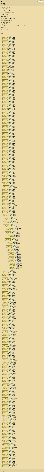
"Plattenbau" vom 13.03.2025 (5, 427)
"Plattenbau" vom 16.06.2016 (5, 157)
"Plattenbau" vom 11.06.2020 (10, 244)
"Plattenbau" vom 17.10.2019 (5, 292)
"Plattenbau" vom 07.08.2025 (5, 437)
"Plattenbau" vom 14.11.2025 (5, 444)
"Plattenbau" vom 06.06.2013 (5, 65)
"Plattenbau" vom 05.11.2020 (9, 247)
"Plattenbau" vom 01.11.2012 (5, 47)
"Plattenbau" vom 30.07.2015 (5, 130)
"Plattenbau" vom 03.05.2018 (5, 269)
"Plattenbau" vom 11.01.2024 (5, 390)
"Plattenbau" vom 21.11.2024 (6, 389)
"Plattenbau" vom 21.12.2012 (5, 51)
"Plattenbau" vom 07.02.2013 (5, 55)
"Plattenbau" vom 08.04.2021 (12, 253)
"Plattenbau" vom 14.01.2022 (6, 334)
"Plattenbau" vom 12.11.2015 (5, 139)
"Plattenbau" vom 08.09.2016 (5, 164)
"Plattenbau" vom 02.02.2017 (5, 177)
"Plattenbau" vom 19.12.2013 (5, 81)
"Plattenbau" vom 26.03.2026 (6, 455)
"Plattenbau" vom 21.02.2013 (5, 56)
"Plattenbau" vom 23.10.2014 (5, 107)
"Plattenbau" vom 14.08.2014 (5, 101)
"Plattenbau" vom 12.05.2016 (5, 154)
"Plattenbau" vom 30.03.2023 (5, 369)
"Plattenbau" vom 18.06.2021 (5, 323)
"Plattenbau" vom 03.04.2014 (5, 90)
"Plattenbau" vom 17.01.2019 (5, 282)
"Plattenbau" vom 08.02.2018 (6, 186)
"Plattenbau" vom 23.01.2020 (5, 298)
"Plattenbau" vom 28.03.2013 (5, 59)
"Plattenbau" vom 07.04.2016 (5, 151)
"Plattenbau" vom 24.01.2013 (5, 54)
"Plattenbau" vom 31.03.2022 (5, 337)
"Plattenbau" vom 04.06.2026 (5, 461)
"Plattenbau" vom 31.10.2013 (5, 77)
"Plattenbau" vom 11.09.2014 (5, 103)
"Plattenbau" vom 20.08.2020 (5, 309)
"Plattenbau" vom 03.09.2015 (5, 133)
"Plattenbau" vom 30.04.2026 (5, 458)
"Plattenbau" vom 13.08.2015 (5, 131)
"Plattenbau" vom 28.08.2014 (5, 102)
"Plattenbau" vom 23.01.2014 (5, 84)
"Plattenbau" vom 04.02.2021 (10, 251)
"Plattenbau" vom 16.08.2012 (5, 39)
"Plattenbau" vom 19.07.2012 (5, 37)
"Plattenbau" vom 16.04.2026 (5, 457)
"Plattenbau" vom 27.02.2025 (5, 426)
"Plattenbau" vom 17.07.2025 (5, 435)
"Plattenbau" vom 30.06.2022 (5, 343)
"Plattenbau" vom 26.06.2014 (5, 97)
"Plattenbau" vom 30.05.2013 (5, 64)
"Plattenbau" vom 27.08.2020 (9, 246)
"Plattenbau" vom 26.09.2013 (5, 74)
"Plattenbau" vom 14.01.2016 (5, 144)
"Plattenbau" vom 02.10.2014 (5, 105)
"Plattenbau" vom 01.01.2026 (5, 448)
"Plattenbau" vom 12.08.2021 (11, 257)
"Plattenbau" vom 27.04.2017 (5, 189)
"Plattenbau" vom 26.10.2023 (6, 383)
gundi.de (4, 2)
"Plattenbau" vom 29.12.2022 (12, 268)
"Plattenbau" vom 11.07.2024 (5, 404)
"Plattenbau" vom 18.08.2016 (5, 162)
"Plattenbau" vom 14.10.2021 (5, 329)
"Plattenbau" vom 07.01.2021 (9, 250)
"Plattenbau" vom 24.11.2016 (5, 170)
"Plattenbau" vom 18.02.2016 (5, 147)
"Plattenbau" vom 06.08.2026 (5, 466)
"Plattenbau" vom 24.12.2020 (10, 249)
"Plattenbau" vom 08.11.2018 (7, 278)
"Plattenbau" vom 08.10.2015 (5, 136)
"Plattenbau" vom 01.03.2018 (5, 211)
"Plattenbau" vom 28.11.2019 (5, 295)
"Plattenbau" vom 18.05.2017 (5, 190)
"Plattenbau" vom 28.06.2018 (6, 272)
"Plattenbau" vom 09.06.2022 (5, 342)
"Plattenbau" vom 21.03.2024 (5, 395)
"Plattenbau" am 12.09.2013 (5, 73)
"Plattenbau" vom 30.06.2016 (5, 158)
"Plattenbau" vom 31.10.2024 (5, 413)
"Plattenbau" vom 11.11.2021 (11, 261)
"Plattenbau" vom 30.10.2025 (6, 443)
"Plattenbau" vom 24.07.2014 (5, 99)
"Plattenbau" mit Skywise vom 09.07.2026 (6, 464)
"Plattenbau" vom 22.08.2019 (10, 235)
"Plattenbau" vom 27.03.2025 (5, 428)
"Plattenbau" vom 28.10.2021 (11, 260)
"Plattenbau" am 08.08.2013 (5, 70)
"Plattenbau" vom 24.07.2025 (5, 436)
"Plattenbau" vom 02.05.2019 (8, 229)
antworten (2, 33)
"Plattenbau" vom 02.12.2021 (7, 331)
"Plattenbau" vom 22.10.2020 (5, 313)
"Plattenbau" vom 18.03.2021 (5, 320)
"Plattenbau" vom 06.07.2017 (5, 194)
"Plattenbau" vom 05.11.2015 (5, 138)
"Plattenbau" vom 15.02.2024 (6, 388)
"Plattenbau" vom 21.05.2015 (5, 124)
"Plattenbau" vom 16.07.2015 (5, 129)
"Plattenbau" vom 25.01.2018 (5, 209)
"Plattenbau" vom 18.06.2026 (5, 462)
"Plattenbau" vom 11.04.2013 (5, 60)
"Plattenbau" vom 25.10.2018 (5, 277)
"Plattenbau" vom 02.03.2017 (5, 179)
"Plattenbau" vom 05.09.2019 (12, 236)
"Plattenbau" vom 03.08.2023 (5, 377)
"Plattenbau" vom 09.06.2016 (5, 156)
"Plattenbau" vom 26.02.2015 (5, 117)
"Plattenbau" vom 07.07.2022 (5, 344)
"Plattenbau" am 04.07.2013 (5, 67)
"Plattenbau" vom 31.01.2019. (7, 283)
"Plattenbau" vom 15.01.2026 (5, 449)
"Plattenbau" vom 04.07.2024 (5, 403)
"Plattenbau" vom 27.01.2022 (12, 263)
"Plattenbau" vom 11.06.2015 (5, 126)
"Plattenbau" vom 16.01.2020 (7, 297)
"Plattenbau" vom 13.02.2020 (5, 299)
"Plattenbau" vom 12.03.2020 (9, 242)
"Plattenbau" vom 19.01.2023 (5, 364)
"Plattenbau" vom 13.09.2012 (5, 42)
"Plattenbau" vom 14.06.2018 (6, 217)
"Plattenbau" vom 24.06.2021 (11, 256)
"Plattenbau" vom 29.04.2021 (11, 254)
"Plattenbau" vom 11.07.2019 (5, 291)
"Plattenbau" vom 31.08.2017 (5, 199)
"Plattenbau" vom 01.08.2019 (10, 233)
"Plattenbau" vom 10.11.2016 (5, 169)
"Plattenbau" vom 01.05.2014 (5, 92)
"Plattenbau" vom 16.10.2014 (5, 106)
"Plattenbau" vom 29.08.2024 (5, 408)
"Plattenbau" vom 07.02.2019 (5, 284)
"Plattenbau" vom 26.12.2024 (6, 416)
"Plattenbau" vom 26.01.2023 (5, 365)
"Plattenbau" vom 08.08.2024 (5, 406)
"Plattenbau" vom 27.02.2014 (5, 87)
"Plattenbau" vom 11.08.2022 (5, 346)
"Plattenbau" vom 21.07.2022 (6, 345)
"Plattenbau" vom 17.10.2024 (5, 412)
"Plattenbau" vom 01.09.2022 (5, 348)
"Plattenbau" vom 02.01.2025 (5, 422)
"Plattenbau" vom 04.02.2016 (5, 146)
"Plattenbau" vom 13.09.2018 (6, 221)
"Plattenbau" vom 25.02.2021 (11, 252)
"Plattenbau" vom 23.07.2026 (5, 465)
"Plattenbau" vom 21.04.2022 (5, 338)
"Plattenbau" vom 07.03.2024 (5, 394)
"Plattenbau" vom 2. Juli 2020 (6, 306)
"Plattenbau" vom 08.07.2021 (5, 324)
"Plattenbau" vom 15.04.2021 (5, 321)
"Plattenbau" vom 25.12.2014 (5, 112)
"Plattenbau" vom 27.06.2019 (8, 231)
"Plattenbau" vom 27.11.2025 (6, 445)
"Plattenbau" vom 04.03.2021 (5, 319)
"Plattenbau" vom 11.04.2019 (6, 286)
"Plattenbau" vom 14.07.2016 (5, 159)
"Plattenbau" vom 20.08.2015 (5, 132)
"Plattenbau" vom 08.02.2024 (5, 392)
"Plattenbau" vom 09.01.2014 (5, 83)
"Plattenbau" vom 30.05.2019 (7, 289)
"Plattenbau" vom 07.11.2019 (5, 293)
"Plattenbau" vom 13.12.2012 (5, 50)
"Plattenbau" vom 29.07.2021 (5, 325)
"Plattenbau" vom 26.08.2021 (5, 327)
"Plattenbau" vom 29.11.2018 (5, 279)
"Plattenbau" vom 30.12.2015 (5, 143)
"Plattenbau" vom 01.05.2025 (6, 417)
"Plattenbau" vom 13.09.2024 (5, 409)
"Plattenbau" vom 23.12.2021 (5, 332)
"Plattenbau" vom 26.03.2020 (6, 300)
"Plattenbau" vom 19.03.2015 (5, 119)
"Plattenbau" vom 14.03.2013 (5, 58)
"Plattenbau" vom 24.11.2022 (5, 355)
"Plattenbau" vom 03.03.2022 (12, 264)
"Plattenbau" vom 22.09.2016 (5, 165)
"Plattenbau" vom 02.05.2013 (5, 62)
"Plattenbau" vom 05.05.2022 (5, 339)
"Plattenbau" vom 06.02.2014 (5, 85)
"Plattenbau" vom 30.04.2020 (10, 243)
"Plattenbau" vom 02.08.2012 (5, 38)
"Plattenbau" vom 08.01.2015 (5, 113)
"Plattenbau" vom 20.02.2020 (8, 240)
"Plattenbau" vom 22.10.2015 (5, 137)
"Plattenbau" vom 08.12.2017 (8, 206)
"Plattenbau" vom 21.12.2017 (5, 207)
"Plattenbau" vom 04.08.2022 (12, 267)
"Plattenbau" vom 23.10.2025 (5, 442)
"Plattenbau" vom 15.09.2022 (5, 349)
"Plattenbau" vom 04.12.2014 (5, 110)
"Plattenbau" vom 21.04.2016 (5, 152)
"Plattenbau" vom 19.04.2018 (6, 215)
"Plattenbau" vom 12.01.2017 (5, 175)
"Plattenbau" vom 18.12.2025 (7, 447)
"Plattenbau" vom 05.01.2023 (5, 358)
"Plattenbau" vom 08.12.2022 (5, 356)
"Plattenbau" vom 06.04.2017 (5, 182)
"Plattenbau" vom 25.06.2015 (5, 127)
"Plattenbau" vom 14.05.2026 (5, 459)
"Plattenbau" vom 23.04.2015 (5, 122)
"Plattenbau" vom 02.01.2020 (5, 296)
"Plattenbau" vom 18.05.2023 (6, 373)
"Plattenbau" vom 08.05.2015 (5, 123)
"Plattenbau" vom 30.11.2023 (6, 363)
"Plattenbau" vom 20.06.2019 (6, 290)
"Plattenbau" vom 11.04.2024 (5, 397)
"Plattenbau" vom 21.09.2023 (5, 380)
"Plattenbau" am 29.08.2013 (5, 72)
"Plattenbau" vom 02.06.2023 (5, 374)
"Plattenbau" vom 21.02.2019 (5, 285)
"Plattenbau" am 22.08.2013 (5, 71)
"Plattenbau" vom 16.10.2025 (6, 420)
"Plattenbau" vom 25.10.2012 (6, 46)
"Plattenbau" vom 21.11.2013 (5, 79)
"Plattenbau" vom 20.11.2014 (5, 109)
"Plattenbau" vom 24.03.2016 (5, 150)
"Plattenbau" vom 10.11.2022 (5, 353)
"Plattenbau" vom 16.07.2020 (6, 307)
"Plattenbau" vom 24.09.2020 (5, 311)
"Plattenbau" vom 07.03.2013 (5, 57)
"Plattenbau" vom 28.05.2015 (5, 125)
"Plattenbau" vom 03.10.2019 (8, 238)
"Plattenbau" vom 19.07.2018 (7, 218)
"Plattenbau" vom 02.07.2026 (5, 463)
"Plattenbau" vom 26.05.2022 (5, 341)
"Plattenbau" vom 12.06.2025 (5, 434)
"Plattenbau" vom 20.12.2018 (5, 281)
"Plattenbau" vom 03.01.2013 (5, 52)
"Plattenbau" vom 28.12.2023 (6, 387)
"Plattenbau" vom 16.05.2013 (5, 63)
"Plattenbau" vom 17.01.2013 (5, 53)
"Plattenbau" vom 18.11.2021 (5, 330)
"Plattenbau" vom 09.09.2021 (6, 328)
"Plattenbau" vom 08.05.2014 (5, 93)
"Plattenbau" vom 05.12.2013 (5, 80)
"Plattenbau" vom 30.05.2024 (5, 401)
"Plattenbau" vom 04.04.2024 (5, 396)
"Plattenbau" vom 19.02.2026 (5, 452)
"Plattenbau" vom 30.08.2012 (5, 41)
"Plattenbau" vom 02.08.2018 (9, 219)
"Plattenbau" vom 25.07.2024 (5, 405)
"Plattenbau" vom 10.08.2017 (5, 197)
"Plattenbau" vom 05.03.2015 (5, 118)
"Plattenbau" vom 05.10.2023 (5, 381)
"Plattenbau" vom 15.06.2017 (5, 192)
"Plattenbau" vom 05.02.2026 (5, 451)
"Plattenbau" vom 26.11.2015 (5, 140)
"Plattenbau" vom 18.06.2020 (5, 305)
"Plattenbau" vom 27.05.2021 (7, 187)
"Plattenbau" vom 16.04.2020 (6, 302)
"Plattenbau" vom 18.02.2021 (6, 318)
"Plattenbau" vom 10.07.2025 (6, 419)
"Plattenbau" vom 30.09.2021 (12, 259)
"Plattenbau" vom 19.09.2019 (14, 237)
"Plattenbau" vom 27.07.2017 (5, 196)
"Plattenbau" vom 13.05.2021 (5, 322)
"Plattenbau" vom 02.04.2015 (5, 120)
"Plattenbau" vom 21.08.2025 (6, 438)
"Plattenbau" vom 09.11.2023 (5, 384)
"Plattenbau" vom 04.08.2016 (5, 161)
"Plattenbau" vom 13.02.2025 (5, 425)
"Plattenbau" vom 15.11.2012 (5, 48)
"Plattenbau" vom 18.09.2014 (5, 104)
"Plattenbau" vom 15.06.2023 (5, 375)
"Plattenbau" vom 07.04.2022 (12, 266)
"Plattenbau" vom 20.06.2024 (5, 402)
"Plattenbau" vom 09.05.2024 (5, 399)
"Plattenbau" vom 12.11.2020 (5, 314)
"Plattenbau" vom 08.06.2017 (5, 191)
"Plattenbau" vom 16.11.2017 (5, 204)
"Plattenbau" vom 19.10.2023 (5, 382)
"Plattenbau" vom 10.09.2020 (5, 310)
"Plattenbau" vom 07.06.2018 (7, 216)
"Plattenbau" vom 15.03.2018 (5, 212)
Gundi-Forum (2, 471)
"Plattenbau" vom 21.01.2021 (5, 317)
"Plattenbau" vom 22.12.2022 (5, 357)
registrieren (42, 0)
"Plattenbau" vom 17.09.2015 (5, 134)
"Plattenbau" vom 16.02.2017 (5, 178)
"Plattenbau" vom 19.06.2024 (6, 418)
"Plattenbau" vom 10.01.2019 (6, 224)
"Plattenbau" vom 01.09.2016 (5, 163)
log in (40, 0)
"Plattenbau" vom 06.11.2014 (5, 108)
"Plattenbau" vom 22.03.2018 (5, 213)
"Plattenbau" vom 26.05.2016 (5, 155)
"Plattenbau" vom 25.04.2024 (7, 398)
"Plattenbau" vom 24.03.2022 (12, 265)
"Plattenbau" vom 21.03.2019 (9, 226)
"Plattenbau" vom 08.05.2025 (5, 431)
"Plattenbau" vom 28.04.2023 (5, 371)
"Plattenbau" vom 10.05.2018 (6, 270)
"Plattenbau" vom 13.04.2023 (5, 370)
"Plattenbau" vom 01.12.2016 (5, 171)
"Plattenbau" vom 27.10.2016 (5, 168)
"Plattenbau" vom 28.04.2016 (5, 153)
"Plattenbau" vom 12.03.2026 (5, 454)
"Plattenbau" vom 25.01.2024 (5, 391)
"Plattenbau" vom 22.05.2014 (5, 94)
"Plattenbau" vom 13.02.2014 (5, 86)
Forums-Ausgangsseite (3, 4)
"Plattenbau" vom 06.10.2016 (5, 166)
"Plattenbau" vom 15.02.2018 (5, 210)
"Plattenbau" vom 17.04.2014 (5, 91)
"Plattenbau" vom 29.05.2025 (5, 433)
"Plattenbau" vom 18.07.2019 (8, 232)
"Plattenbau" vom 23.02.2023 (5, 367)
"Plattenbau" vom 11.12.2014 (5, 111)
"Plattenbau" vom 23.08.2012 (5, 40)
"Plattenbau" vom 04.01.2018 (5, 208)
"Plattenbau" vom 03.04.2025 (5, 429)
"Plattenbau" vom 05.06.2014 (5, 95)
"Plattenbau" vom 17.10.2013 (5, 76)
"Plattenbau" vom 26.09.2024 (5, 410)
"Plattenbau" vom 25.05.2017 (6, 183)
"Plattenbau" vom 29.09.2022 (5, 350)
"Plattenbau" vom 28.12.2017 (6, 184)
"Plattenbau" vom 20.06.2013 (5, 66)
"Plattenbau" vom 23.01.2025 (5, 423)
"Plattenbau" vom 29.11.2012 (5, 49)
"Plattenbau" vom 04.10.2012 (5, 44)
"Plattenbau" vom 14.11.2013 (5, 78)
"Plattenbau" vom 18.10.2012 (5, 45)
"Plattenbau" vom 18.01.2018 (6, 185)
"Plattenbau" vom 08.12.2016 (5, 172)
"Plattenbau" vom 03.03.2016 (5, 148)
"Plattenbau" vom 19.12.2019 (11, 228)
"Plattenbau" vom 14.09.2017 (5, 200)
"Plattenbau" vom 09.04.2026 (6, 456)
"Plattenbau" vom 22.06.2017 (5, 193)
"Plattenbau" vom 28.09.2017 (5, 201)
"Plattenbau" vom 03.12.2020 (5, 316)
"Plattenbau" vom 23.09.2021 (11, 258)
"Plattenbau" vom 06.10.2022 (5, 351)
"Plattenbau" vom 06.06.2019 (8, 230)
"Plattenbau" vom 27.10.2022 (5, 352)
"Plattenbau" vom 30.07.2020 (9, 245)
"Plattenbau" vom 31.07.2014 (5, 100)
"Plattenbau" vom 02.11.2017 (5, 203)
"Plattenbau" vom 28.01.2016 (5, 145)
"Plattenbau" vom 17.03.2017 (5, 180)
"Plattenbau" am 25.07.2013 (5, 69)
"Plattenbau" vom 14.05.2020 (6, 303)
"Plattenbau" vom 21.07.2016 (5, 160)
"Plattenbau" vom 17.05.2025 (5, 430)
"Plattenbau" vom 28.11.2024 (5, 415)
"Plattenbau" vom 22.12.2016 (5, 173)
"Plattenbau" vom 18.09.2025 (5, 440)
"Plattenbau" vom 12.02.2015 (5, 116)
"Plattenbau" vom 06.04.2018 (6, 214)
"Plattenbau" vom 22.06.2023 (5, 376)
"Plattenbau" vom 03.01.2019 (6, 223)
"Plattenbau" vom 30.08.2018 (5, 274)
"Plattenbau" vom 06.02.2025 (5, 424)
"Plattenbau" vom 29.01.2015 (5, 115)
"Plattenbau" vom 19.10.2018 (6, 276)
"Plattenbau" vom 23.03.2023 (6, 359)
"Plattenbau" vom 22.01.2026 (5, 450)
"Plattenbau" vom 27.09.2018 (8, 222)
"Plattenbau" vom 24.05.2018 (6, 271)
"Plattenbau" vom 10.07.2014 (5, 98)
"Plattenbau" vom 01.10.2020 (6, 312)
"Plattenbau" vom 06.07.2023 (7, 360)
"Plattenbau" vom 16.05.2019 (5, 288)
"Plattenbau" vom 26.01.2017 (6, 176)
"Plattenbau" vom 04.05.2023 (5, 372)
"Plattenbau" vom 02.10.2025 (6, 441)
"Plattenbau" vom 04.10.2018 (5, 275)
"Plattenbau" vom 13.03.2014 (5, 88)
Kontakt (4, 471)
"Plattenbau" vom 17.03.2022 (5, 336)
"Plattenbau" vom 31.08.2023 (5, 378)
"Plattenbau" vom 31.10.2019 (8, 239)
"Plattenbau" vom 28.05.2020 (5, 304)
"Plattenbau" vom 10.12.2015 (5, 141)
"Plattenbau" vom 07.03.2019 (7, 225)
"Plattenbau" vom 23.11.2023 (5, 385)
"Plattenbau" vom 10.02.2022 (5, 335)
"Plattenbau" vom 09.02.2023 (5, 366)
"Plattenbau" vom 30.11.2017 (7, 205)
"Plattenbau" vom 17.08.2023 (6, 362)
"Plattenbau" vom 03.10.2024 (5, 411)
